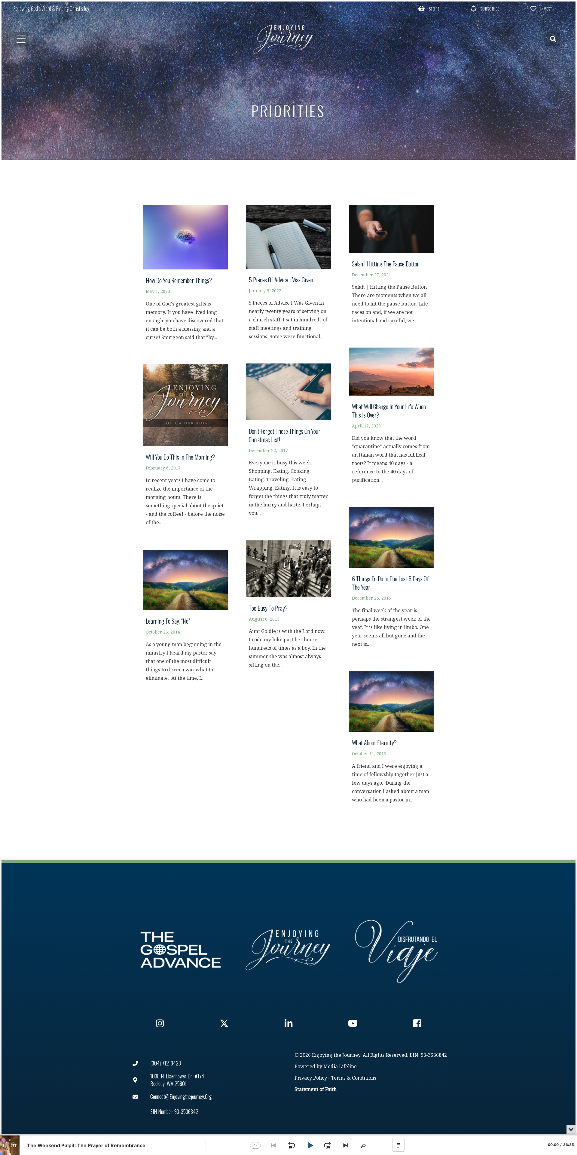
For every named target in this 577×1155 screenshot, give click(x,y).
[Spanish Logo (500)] (396, 950)
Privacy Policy (311, 1078)
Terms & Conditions (353, 1078)
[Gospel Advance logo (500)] (180, 950)
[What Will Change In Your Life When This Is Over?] (391, 418)
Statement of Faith (316, 1090)
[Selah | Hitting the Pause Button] (391, 267)
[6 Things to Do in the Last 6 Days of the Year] (391, 580)
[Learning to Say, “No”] (185, 618)
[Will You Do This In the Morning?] (185, 448)
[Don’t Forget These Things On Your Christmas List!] (288, 442)
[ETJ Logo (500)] (288, 950)
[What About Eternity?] (391, 740)
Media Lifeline (340, 1067)
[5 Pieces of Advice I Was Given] (288, 275)
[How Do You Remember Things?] (185, 276)
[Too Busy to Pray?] (288, 607)
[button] (429, 8)
